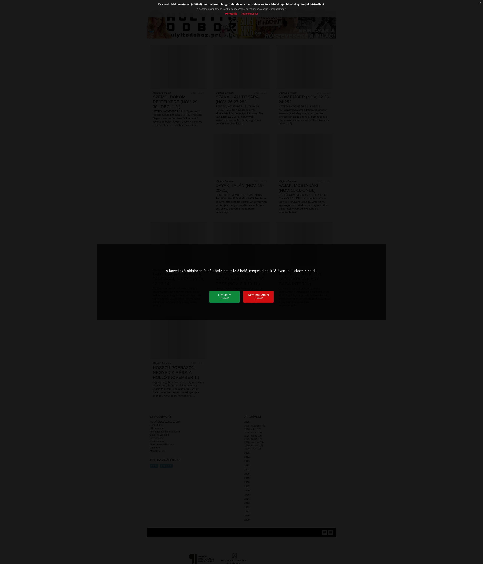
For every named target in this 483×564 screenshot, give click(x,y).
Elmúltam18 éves (224, 296)
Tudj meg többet (249, 13)
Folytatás (231, 13)
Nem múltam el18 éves (258, 296)
